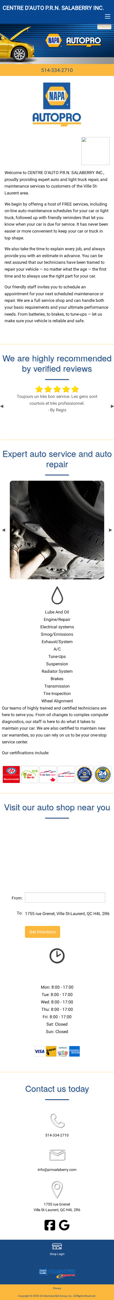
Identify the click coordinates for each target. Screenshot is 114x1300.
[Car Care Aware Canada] (47, 773)
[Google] (64, 1224)
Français (104, 26)
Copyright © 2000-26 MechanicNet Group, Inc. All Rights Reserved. (57, 1295)
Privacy (57, 1288)
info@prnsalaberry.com (57, 1169)
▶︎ (112, 406)
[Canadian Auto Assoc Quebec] (11, 773)
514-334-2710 (57, 70)
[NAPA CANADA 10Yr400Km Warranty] (84, 773)
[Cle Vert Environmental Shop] (29, 773)
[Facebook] (49, 1224)
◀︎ (1, 406)
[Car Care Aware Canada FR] (66, 773)
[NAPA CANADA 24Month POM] (102, 773)
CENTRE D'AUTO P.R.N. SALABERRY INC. (53, 8)
